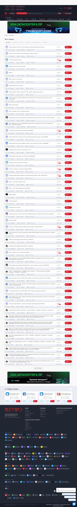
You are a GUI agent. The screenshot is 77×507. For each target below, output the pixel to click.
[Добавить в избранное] (68, 50)
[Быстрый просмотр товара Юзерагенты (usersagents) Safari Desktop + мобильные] (65, 248)
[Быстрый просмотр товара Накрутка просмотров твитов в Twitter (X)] (65, 165)
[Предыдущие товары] (68, 389)
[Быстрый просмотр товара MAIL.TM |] (65, 75)
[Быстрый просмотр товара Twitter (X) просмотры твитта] (65, 62)
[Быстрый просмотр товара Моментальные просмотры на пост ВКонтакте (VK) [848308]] (65, 159)
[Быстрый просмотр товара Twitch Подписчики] (65, 204)
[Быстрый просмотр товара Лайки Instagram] (65, 197)
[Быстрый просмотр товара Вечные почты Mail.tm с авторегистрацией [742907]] (65, 171)
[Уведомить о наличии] (70, 50)
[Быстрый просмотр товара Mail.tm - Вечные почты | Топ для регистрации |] (65, 114)
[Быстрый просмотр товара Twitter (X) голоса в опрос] (65, 210)
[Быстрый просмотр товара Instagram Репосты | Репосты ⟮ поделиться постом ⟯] (65, 152)
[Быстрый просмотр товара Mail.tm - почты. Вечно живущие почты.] (65, 184)
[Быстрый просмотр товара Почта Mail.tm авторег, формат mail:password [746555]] (65, 133)
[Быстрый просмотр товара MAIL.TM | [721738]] (65, 223)
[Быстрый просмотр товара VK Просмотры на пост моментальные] (65, 69)
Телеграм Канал (19, 9)
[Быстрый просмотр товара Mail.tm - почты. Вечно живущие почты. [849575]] (65, 191)
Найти (59, 13)
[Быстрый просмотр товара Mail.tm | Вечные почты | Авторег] (65, 88)
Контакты (13, 6)
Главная (7, 6)
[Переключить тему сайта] (61, 8)
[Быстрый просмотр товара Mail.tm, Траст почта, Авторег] (65, 82)
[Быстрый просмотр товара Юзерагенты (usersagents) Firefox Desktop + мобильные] (65, 242)
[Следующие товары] (71, 389)
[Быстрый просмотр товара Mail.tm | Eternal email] (65, 107)
